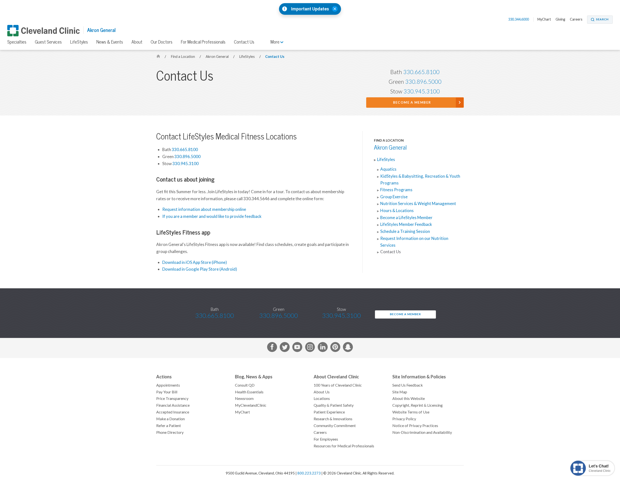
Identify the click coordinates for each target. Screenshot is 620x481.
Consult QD (245, 385)
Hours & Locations (397, 210)
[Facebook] (272, 348)
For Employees (326, 439)
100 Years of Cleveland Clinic (338, 385)
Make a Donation (170, 418)
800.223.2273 (309, 473)
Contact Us (244, 42)
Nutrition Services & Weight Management (418, 203)
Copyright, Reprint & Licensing (417, 405)
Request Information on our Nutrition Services (414, 242)
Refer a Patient (168, 425)
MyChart (544, 19)
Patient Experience (329, 412)
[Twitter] (285, 348)
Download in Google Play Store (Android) (199, 269)
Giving (560, 19)
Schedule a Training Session (405, 231)
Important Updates (310, 9)
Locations (322, 398)
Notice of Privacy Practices (415, 425)
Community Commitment (335, 425)
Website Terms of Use (410, 412)
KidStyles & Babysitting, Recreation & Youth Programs (420, 180)
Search (602, 19)
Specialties (16, 42)
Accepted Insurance (172, 412)
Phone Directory (170, 432)
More (275, 42)
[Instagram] (310, 348)
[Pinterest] (335, 348)
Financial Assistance (173, 405)
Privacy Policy (404, 418)
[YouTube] (297, 348)
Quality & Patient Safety (334, 405)
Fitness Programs (396, 189)
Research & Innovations (333, 418)
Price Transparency (172, 398)
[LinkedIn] (323, 348)
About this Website (408, 398)
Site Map (399, 391)
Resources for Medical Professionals (344, 445)
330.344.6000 (519, 19)
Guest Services (48, 42)
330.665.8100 (421, 72)
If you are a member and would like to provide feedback (212, 216)
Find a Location (183, 56)
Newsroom (244, 398)
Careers (576, 19)
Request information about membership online (204, 209)
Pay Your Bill (166, 391)
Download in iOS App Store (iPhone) (194, 262)
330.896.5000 (423, 81)
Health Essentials (249, 391)
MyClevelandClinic (250, 405)
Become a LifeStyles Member (406, 217)
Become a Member (412, 102)
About (137, 42)
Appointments (168, 385)
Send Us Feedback (407, 385)
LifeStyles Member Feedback (406, 224)
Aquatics (388, 169)
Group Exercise (394, 196)
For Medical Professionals (203, 42)
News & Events (109, 42)
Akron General (101, 30)
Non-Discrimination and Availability (422, 432)
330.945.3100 (421, 91)
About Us (322, 391)
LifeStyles (79, 42)
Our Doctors (161, 42)
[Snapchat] (348, 348)
